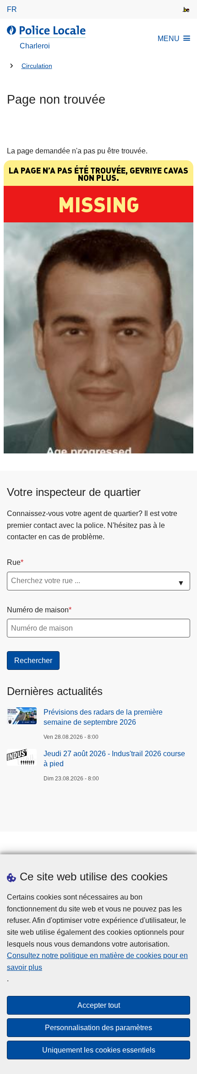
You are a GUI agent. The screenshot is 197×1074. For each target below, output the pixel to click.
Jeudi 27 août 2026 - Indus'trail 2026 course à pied (114, 759)
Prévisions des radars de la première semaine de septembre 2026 (103, 717)
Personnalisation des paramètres (98, 1028)
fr (12, 9)
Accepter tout (98, 1005)
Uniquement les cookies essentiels (98, 1050)
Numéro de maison (38, 610)
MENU (169, 38)
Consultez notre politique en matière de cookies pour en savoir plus (97, 961)
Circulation (37, 66)
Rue (14, 562)
